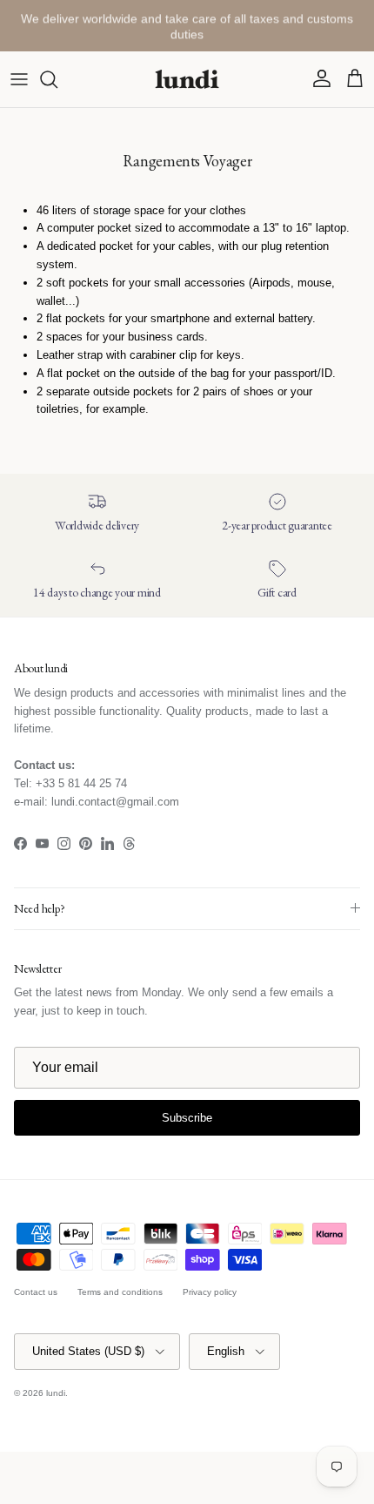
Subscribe (187, 1117)
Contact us (35, 1292)
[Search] (57, 79)
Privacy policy (210, 1292)
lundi (55, 1393)
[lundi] (187, 79)
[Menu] (19, 79)
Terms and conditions (120, 1292)
